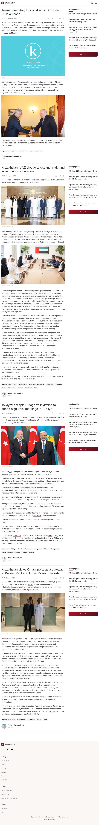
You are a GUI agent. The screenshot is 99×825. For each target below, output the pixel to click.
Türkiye (13, 549)
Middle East (50, 384)
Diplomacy (5, 151)
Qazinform (60, 180)
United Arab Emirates (43, 237)
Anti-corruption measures (9, 798)
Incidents (4, 780)
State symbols (5, 794)
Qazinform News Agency (22, 590)
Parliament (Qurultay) (28, 552)
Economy (20, 387)
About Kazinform (6, 790)
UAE (19, 335)
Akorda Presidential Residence (11, 552)
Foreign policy (38, 151)
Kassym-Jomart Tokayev (42, 549)
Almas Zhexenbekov (15, 393)
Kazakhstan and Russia (25, 151)
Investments (11, 387)
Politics (39, 719)
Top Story (13, 151)
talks (43, 234)
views (39, 376)
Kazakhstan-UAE (48, 291)
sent (50, 535)
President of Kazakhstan (25, 549)
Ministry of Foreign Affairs (36, 384)
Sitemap (4, 808)
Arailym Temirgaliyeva (16, 725)
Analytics (4, 772)
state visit (37, 515)
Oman (30, 584)
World (3, 776)
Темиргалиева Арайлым (12, 156)
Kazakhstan (16, 234)
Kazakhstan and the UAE (9, 384)
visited (52, 711)
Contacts (4, 812)
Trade (4, 387)
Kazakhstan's (7, 582)
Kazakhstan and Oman (8, 719)
